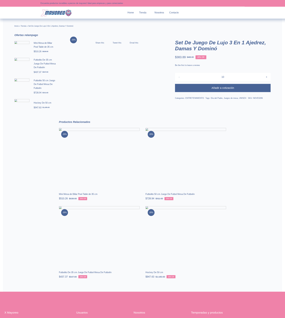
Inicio (16, 26)
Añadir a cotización (223, 87)
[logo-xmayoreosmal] (56, 9)
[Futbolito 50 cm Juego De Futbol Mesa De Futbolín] (185, 158)
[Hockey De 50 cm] (185, 236)
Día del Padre (217, 98)
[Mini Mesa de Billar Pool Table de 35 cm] (99, 158)
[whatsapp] (239, 3)
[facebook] (230, 3)
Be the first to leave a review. (187, 65)
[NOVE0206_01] (98, 36)
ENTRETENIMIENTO (194, 98)
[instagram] (234, 3)
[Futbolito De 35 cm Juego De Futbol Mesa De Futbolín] (99, 236)
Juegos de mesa (231, 98)
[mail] (244, 3)
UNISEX (242, 98)
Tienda (23, 26)
